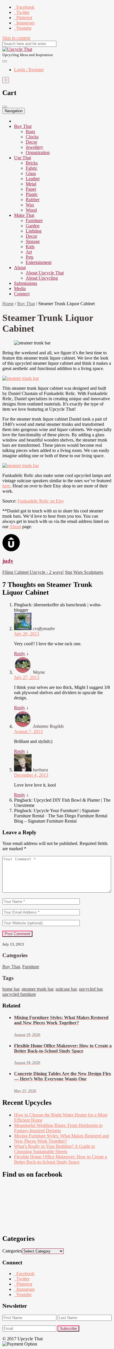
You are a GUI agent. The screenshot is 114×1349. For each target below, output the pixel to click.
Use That (22, 157)
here (6, 485)
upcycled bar (90, 989)
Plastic (32, 194)
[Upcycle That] (17, 49)
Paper (31, 189)
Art (29, 251)
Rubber (32, 199)
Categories (12, 1250)
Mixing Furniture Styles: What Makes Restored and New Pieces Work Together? (61, 1138)
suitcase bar (66, 989)
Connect (22, 293)
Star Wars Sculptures (84, 572)
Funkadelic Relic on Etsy (41, 500)
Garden (32, 225)
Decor (31, 142)
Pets (29, 257)
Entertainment (38, 262)
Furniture (34, 220)
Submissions (25, 283)
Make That (24, 215)
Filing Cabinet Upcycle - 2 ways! (33, 572)
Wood (31, 210)
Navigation (14, 111)
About (20, 267)
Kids (30, 246)
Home (8, 303)
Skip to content (16, 37)
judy (7, 561)
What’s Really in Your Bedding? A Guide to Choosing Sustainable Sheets (54, 1149)
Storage (33, 241)
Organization (38, 152)
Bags (30, 131)
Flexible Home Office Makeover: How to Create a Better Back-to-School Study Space (60, 1159)
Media (20, 288)
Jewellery (34, 147)
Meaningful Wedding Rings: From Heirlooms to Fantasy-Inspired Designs (58, 1128)
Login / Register (29, 69)
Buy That (23, 126)
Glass (31, 173)
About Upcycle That (45, 272)
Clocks (32, 136)
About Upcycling (42, 278)
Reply (19, 653)
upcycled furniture (19, 994)
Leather (33, 178)
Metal (31, 183)
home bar (10, 989)
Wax (30, 204)
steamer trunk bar (37, 989)
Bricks (32, 162)
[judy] (11, 549)
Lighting (34, 230)
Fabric (31, 168)
